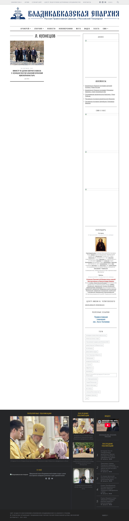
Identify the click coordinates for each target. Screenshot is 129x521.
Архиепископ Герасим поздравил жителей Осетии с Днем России (98, 86)
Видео (87, 28)
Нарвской (105, 268)
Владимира (88, 262)
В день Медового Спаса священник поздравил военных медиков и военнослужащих (108, 500)
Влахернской (100, 292)
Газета (96, 28)
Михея (93, 254)
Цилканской (95, 289)
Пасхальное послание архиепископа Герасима (100, 99)
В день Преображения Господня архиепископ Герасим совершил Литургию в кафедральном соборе (109, 489)
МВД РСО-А (89, 368)
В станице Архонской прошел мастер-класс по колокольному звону (83, 487)
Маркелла (91, 257)
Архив (27, 2)
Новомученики (66, 28)
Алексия (106, 260)
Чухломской (104, 290)
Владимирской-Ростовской (108, 289)
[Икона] (101, 252)
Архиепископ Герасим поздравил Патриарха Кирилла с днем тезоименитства (99, 91)
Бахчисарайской (109, 292)
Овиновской (98, 286)
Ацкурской (88, 289)
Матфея (98, 260)
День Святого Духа (91, 351)
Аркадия (110, 257)
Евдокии (94, 265)
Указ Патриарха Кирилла (93, 355)
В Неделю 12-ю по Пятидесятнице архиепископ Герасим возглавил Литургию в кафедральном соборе (39, 461)
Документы (101, 81)
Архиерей (25, 28)
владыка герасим (91, 395)
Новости (51, 28)
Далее (27, 78)
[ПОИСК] (118, 2)
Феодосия (98, 256)
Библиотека (16, 2)
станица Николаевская (93, 392)
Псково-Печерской (108, 286)
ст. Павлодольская (91, 379)
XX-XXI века (89, 348)
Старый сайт (37, 2)
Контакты (87, 2)
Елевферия (103, 263)
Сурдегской (112, 290)
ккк (87, 398)
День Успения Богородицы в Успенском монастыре (98, 375)
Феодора (103, 265)
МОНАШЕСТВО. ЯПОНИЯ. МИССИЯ (107, 435)
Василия (101, 259)
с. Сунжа (88, 364)
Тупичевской (91, 292)
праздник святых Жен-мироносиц (96, 335)
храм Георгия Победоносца (94, 345)
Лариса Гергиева (91, 385)
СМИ (105, 28)
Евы (113, 263)
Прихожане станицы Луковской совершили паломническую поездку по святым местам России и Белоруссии (109, 467)
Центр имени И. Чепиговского (94, 305)
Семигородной (90, 287)
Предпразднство (91, 253)
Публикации (89, 358)
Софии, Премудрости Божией (98, 283)
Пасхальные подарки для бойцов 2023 (97, 342)
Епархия (38, 28)
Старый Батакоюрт (91, 382)
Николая (114, 262)
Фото (78, 28)
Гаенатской (97, 290)
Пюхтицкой (99, 287)
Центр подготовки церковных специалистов (63, 2)
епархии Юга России (92, 361)
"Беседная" (97, 268)
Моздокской (89, 290)
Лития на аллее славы (92, 338)
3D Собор (89, 388)
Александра (112, 265)
